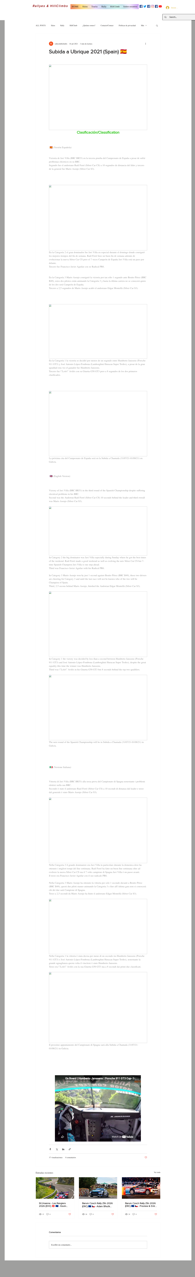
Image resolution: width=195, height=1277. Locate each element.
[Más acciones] (145, 43)
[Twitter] (144, 6)
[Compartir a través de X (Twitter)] (56, 1149)
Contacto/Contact (107, 25)
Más (142, 25)
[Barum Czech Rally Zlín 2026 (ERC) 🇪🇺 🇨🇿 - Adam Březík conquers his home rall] (98, 1188)
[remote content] (98, 1108)
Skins (53, 25)
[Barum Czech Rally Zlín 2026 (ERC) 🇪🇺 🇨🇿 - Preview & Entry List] (141, 1188)
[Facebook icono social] (141, 6)
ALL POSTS (41, 25)
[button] (85, 6)
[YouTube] (160, 6)
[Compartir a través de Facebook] (50, 1149)
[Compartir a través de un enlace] (69, 1149)
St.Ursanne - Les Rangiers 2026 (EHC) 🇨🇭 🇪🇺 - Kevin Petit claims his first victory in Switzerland (54, 1204)
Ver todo (157, 1172)
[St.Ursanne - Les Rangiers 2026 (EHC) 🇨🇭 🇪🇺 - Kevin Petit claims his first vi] (55, 1188)
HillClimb (73, 25)
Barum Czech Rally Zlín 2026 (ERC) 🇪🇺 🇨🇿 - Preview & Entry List (140, 1204)
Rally (62, 25)
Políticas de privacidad (127, 25)
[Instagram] (152, 6)
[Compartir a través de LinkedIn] (63, 1149)
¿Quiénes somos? (89, 25)
